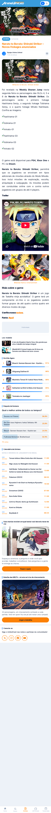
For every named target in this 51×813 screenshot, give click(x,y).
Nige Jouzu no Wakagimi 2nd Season (23, 464)
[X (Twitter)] (4, 638)
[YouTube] (24, 638)
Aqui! (11, 317)
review (19, 312)
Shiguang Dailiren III (20, 371)
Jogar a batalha (25, 620)
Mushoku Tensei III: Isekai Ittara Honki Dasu (27, 380)
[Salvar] (47, 54)
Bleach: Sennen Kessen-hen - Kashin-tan (27, 363)
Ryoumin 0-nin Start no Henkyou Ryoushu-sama (26, 484)
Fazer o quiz (25, 569)
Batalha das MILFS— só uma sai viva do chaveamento (24, 577)
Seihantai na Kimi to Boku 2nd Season (27, 388)
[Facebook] (18, 638)
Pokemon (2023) (15, 477)
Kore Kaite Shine (15, 496)
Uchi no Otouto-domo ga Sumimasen (23, 502)
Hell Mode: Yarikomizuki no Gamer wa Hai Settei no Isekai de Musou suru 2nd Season (26, 470)
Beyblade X (13, 513)
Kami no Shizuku (15, 507)
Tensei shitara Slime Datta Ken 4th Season (25, 458)
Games (6, 39)
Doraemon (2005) (16, 491)
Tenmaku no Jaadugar (21, 396)
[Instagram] (11, 638)
